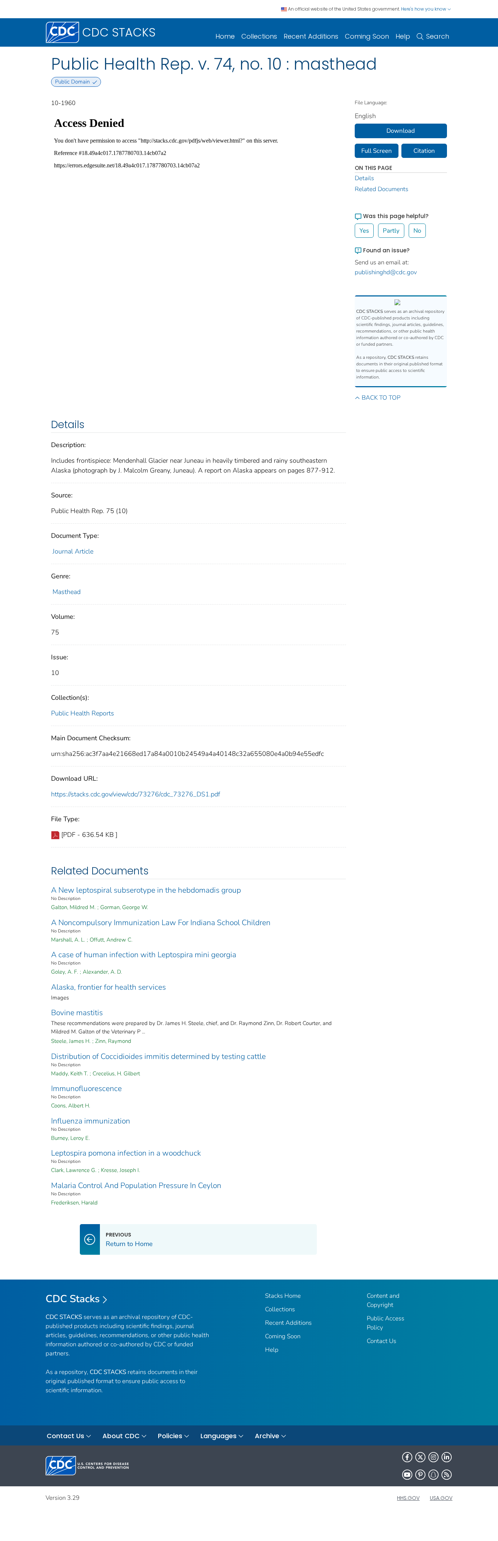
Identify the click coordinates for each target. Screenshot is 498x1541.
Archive (267, 1435)
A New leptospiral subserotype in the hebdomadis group (146, 890)
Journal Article (72, 551)
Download (400, 131)
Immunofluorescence (86, 1088)
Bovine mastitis (77, 1013)
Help (403, 36)
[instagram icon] (433, 1457)
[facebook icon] (407, 1457)
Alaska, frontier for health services (108, 987)
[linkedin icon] (446, 1457)
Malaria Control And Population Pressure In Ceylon (136, 1185)
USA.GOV (441, 1498)
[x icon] (420, 1457)
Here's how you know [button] (424, 9)
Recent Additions (311, 36)
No (417, 230)
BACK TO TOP (381, 397)
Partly (391, 230)
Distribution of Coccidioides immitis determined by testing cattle (158, 1056)
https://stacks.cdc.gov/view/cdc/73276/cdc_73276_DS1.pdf (135, 794)
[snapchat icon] (433, 1474)
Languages (219, 1435)
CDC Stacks (73, 1299)
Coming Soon (367, 36)
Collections (259, 36)
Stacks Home (283, 1296)
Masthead (66, 591)
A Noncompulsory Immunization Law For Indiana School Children (161, 922)
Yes (364, 230)
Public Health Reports (82, 713)
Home (225, 36)
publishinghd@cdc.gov (386, 272)
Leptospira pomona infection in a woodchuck (126, 1153)
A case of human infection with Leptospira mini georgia (143, 955)
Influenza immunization (90, 1121)
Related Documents (381, 189)
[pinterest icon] (420, 1474)
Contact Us (381, 1341)
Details (364, 178)
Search (437, 36)
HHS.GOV (408, 1498)
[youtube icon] (407, 1474)
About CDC (121, 1435)
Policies (170, 1435)
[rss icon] (446, 1474)
